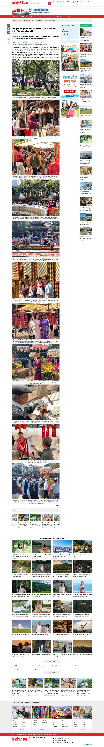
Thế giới (28, 16)
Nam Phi (84, 724)
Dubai (34, 724)
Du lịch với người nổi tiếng (69, 28)
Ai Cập (83, 726)
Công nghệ (65, 34)
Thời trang (65, 33)
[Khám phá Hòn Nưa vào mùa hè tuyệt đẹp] (41, 646)
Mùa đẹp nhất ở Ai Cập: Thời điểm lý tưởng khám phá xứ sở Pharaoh (86, 131)
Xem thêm (21, 729)
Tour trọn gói (58, 1)
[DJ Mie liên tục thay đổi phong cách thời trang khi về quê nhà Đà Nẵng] (82, 586)
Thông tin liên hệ (28, 734)
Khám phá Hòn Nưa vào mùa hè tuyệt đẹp (41, 654)
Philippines (24, 726)
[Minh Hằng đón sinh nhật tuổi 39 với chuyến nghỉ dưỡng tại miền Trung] (21, 606)
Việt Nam (23, 16)
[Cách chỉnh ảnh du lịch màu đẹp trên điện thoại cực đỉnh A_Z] (41, 546)
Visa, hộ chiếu (78, 1)
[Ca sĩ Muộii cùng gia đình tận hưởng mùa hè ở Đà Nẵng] (62, 586)
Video (48, 16)
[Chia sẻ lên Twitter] (8, 28)
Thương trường (57, 669)
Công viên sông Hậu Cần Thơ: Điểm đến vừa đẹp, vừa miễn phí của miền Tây (86, 39)
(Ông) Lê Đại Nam (66, 738)
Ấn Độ (34, 726)
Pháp (63, 720)
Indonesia (15, 722)
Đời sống (33, 16)
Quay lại (57, 510)
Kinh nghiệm (39, 16)
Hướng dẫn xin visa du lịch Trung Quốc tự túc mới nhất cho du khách (86, 86)
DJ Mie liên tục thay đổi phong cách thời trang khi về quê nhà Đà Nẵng (28, 41)
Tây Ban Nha (65, 726)
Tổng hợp (17, 16)
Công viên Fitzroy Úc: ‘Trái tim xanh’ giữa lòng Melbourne (85, 178)
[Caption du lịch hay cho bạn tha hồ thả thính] (82, 546)
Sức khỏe (65, 31)
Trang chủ (14, 25)
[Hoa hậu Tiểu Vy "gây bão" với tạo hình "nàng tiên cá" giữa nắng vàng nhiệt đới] (41, 606)
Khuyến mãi (53, 16)
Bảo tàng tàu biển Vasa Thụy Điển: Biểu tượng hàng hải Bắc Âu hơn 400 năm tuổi (86, 209)
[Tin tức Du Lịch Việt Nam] (19, 739)
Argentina (76, 726)
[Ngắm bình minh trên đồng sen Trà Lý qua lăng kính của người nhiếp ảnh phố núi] (62, 566)
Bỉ (53, 724)
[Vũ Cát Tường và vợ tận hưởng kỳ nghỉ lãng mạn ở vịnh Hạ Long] (21, 646)
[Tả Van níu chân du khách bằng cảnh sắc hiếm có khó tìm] (41, 586)
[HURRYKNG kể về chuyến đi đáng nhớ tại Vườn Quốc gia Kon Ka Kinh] (82, 566)
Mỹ (74, 722)
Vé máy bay (67, 1)
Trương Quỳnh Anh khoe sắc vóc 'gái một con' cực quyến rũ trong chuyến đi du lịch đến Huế (41, 576)
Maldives (15, 726)
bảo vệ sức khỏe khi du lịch (37, 20)
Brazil (83, 720)
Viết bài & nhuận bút (17, 734)
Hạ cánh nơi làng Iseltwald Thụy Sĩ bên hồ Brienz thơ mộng (85, 193)
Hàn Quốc (44, 720)
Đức (54, 722)
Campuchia (15, 724)
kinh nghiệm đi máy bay (49, 20)
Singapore (24, 720)
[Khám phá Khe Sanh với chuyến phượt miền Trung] (21, 626)
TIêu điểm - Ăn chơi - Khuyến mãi (64, 16)
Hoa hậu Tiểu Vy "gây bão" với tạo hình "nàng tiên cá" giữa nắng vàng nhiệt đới (30, 44)
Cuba (83, 722)
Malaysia (23, 722)
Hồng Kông (44, 722)
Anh (54, 720)
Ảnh (44, 16)
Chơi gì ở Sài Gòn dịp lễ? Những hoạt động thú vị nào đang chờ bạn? (86, 54)
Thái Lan (15, 720)
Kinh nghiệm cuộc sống (68, 29)
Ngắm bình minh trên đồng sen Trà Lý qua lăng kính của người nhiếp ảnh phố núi (61, 576)
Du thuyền (87, 1)
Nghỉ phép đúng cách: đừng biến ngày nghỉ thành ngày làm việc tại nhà (86, 238)
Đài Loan (44, 726)
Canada (75, 720)
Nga (63, 724)
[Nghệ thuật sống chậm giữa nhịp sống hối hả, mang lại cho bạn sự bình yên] (21, 546)
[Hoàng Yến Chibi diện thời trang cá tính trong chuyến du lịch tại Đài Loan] (62, 646)
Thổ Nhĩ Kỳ (55, 726)
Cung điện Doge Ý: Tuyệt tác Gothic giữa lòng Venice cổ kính (86, 101)
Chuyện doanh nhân (26, 20)
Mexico (75, 724)
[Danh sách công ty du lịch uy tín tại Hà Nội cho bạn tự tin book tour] (62, 546)
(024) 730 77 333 (52, 734)
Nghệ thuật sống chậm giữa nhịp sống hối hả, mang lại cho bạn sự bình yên (86, 146)
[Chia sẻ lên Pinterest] (27, 510)
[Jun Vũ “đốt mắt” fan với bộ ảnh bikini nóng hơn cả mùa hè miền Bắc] (62, 626)
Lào (22, 724)
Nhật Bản (35, 720)
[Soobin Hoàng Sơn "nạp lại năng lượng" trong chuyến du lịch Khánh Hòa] (62, 606)
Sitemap (36, 734)
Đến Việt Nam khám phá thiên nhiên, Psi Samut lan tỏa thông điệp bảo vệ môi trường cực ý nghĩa (21, 596)
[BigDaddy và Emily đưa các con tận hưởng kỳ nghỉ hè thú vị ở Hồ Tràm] (41, 626)
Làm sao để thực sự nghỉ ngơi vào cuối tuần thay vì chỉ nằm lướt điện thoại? (86, 162)
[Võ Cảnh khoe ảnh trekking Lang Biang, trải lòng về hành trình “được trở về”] (82, 626)
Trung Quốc (35, 722)
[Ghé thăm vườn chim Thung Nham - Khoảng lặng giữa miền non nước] (82, 606)
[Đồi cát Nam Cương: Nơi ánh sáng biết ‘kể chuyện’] (82, 646)
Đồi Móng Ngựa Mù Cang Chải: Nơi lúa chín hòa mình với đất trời (85, 70)
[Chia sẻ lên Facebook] (8, 25)
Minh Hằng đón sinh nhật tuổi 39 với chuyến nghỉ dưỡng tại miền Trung (28, 42)
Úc (42, 724)
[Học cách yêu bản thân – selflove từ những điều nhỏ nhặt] (21, 566)
